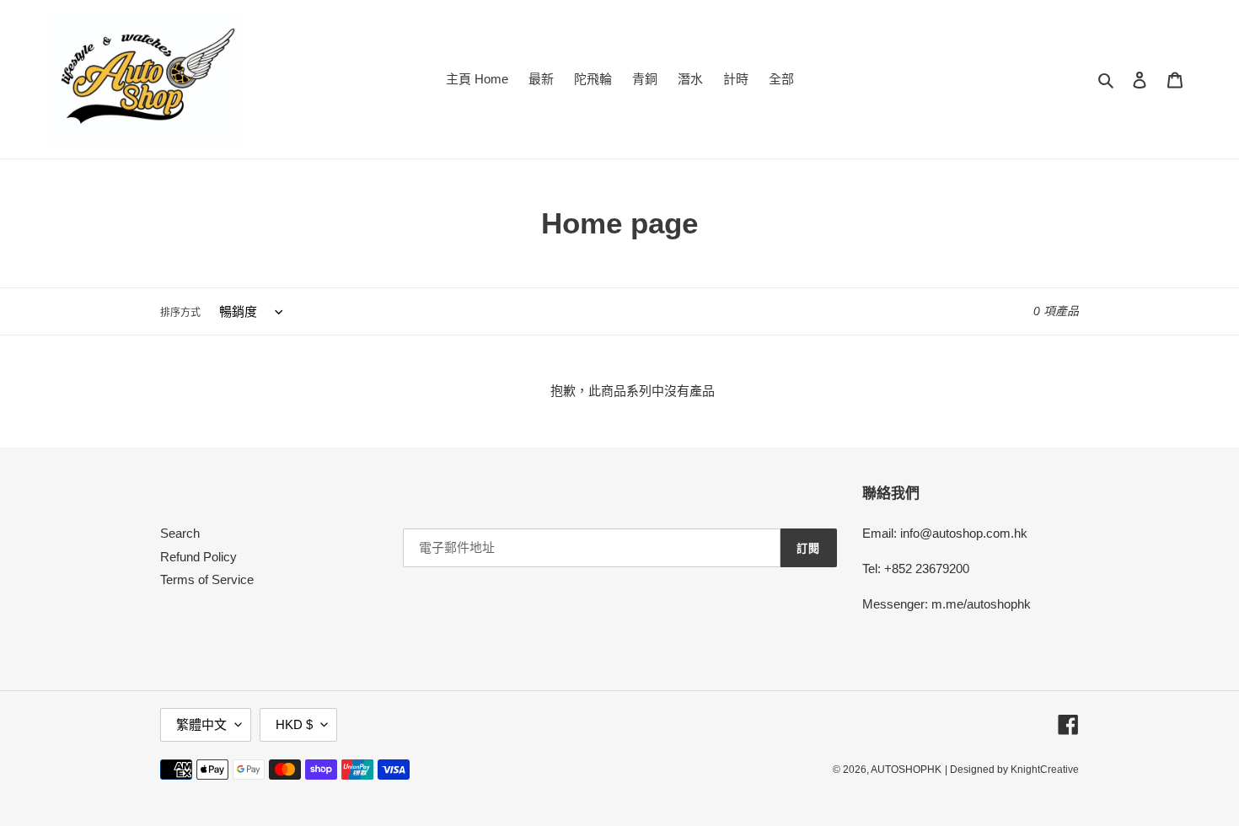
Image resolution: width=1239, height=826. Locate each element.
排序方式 (180, 313)
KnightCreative (1045, 769)
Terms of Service (207, 579)
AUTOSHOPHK (906, 769)
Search (180, 533)
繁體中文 (201, 724)
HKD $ (294, 724)
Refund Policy (198, 557)
